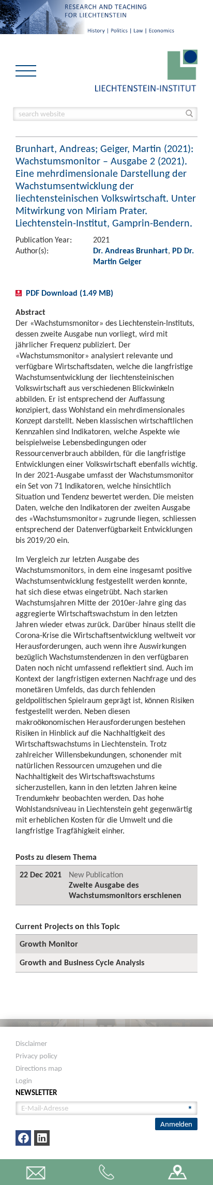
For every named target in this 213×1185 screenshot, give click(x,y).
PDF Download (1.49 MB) (69, 293)
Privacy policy (36, 1055)
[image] (146, 69)
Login (24, 1080)
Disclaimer (31, 1043)
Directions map (39, 1068)
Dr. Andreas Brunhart (130, 250)
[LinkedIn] (42, 1138)
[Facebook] (23, 1138)
